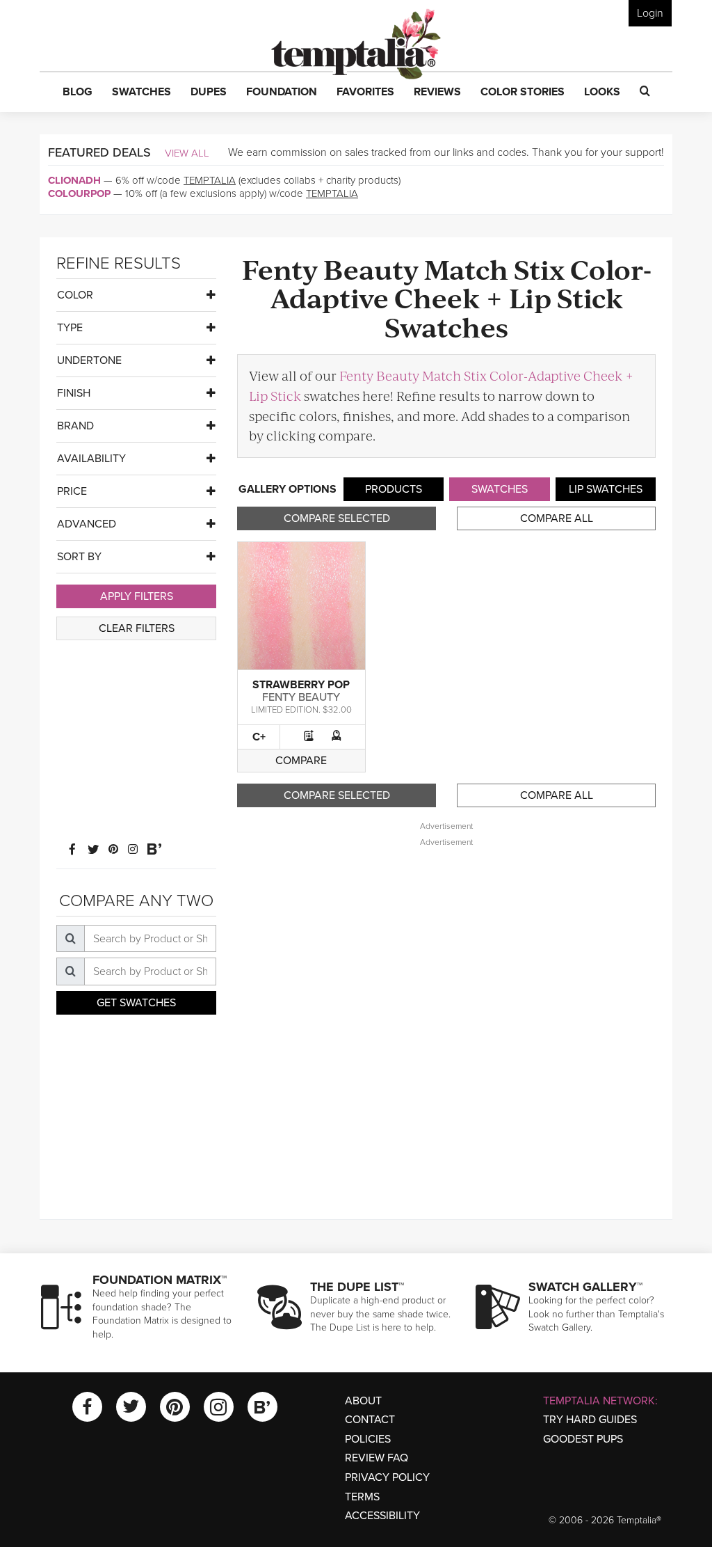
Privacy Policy (387, 1477)
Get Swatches (136, 1003)
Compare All (556, 518)
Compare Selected (337, 518)
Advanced (86, 524)
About (363, 1401)
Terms (362, 1497)
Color (75, 295)
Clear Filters (137, 628)
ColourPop (79, 193)
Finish (73, 393)
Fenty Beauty (301, 697)
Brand (75, 426)
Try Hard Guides (590, 1420)
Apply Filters (136, 596)
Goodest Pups (583, 1439)
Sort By (79, 557)
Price (72, 491)
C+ (259, 737)
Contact (370, 1420)
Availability (91, 459)
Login (650, 13)
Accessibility (382, 1516)
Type (70, 328)
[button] (77, 92)
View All (187, 153)
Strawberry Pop (301, 685)
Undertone (89, 360)
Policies (368, 1439)
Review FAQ (376, 1458)
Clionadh (74, 180)
